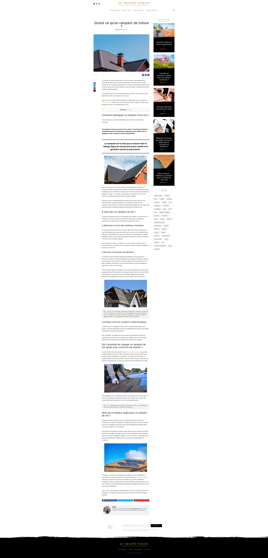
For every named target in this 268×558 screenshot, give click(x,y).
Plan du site (147, 549)
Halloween (157, 209)
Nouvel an (164, 215)
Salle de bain (158, 239)
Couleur (157, 202)
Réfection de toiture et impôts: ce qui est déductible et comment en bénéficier (164, 142)
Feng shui (166, 205)
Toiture (121, 19)
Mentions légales (122, 549)
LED (155, 212)
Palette (169, 219)
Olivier (162, 219)
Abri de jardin (158, 195)
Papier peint (158, 225)
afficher (129, 109)
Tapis (170, 245)
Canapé (162, 199)
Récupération (165, 235)
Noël (156, 219)
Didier (96, 74)
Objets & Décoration (138, 10)
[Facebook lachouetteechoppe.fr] (94, 3)
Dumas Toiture (106, 102)
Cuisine (164, 202)
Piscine (156, 232)
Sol (163, 242)
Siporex (157, 242)
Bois (156, 199)
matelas (157, 215)
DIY (170, 202)
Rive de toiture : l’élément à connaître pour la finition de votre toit (164, 177)
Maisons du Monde (164, 212)
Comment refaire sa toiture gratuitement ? (164, 44)
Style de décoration (160, 245)
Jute (170, 209)
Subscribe (155, 525)
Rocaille (157, 235)
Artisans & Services (115, 10)
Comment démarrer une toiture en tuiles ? (164, 109)
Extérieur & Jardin (125, 10)
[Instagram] (96, 3)
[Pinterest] (99, 3)
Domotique (157, 205)
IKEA (165, 209)
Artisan (167, 195)
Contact (130, 549)
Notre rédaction (138, 549)
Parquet (166, 225)
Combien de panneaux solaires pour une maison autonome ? (164, 76)
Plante (163, 232)
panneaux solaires (142, 477)
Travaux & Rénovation (151, 10)
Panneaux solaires (159, 222)
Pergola (164, 229)
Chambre (169, 199)
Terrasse (157, 249)
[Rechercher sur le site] (173, 10)
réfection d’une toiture (132, 352)
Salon (166, 239)
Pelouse (157, 229)
